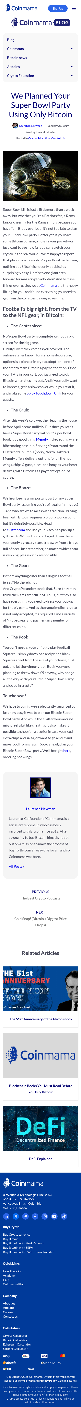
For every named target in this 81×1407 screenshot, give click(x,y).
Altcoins (13, 66)
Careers (8, 1312)
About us (9, 1303)
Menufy (42, 439)
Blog (10, 39)
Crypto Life (58, 138)
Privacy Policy (48, 1380)
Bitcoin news (17, 57)
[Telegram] (25, 1218)
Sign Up (58, 8)
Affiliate (8, 1307)
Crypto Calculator (15, 1335)
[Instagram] (44, 1218)
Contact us (10, 1316)
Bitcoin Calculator (15, 1340)
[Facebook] (35, 1218)
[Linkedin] (6, 1218)
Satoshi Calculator (15, 1348)
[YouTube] (54, 1218)
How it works (12, 1271)
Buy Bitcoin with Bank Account (24, 1243)
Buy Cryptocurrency (16, 1234)
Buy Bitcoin (10, 1239)
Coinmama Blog (13, 1284)
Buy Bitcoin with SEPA (18, 1247)
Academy (9, 1275)
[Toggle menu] (74, 8)
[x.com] (16, 1218)
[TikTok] (64, 1218)
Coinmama (15, 48)
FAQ (6, 1280)
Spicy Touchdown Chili (44, 393)
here (66, 750)
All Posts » (17, 866)
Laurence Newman (40, 809)
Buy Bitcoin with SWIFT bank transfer (28, 1252)
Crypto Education (20, 75)
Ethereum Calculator (17, 1344)
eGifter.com (16, 530)
